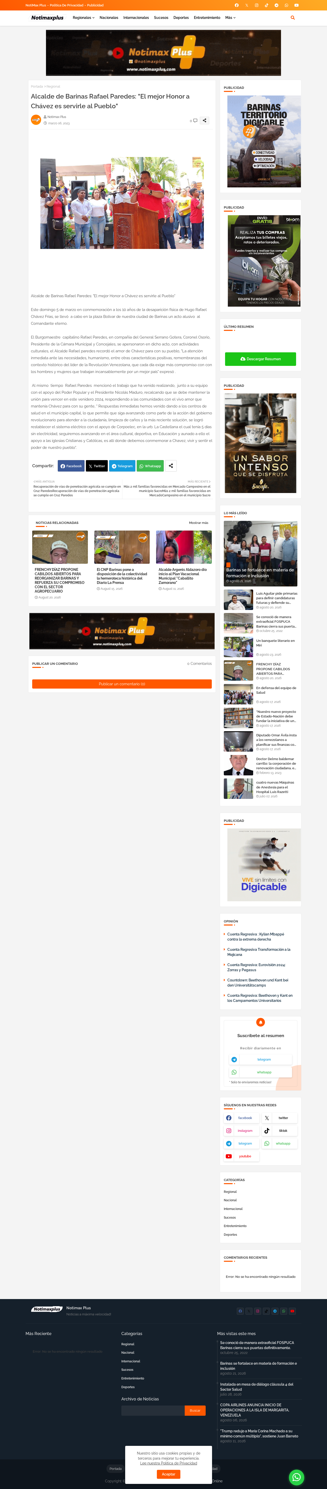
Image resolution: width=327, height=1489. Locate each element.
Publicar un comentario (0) (122, 684)
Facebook (74, 466)
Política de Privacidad (66, 5)
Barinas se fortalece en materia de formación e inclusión (258, 1366)
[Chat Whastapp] (296, 1477)
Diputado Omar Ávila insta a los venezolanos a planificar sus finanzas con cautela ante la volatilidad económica (276, 740)
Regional (53, 86)
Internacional (233, 1209)
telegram (264, 1059)
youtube (245, 1156)
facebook (245, 1118)
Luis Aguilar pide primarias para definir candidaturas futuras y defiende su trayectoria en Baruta (276, 598)
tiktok (283, 1131)
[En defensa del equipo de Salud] (238, 694)
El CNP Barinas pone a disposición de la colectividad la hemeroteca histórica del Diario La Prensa (122, 576)
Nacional (230, 1200)
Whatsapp (153, 466)
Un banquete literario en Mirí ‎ (275, 643)
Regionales (82, 18)
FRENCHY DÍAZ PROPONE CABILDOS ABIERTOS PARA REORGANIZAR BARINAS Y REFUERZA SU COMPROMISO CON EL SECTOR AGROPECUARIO (60, 580)
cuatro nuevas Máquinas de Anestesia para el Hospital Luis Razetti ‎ (275, 787)
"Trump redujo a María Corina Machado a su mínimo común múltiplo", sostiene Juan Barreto (259, 1433)
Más (228, 18)
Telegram (125, 466)
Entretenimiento (207, 18)
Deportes (181, 18)
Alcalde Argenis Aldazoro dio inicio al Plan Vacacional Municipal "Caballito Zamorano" (183, 576)
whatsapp (264, 1072)
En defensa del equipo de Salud (276, 690)
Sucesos (161, 18)
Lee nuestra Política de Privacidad (168, 1463)
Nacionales (109, 18)
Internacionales (136, 18)
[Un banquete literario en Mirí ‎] (238, 647)
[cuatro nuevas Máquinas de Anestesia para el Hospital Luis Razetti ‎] (238, 788)
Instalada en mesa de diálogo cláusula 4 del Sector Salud (256, 1386)
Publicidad (95, 5)
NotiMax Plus (36, 5)
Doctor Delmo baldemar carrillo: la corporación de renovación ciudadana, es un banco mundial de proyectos (276, 764)
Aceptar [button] (168, 1474)
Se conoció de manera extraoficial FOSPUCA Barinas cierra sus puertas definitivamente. (276, 622)
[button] (293, 18)
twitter (283, 1118)
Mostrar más (198, 523)
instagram (245, 1131)
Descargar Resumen (264, 359)
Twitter (99, 466)
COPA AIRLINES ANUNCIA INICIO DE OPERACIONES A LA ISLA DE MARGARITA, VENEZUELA (254, 1410)
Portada (37, 86)
